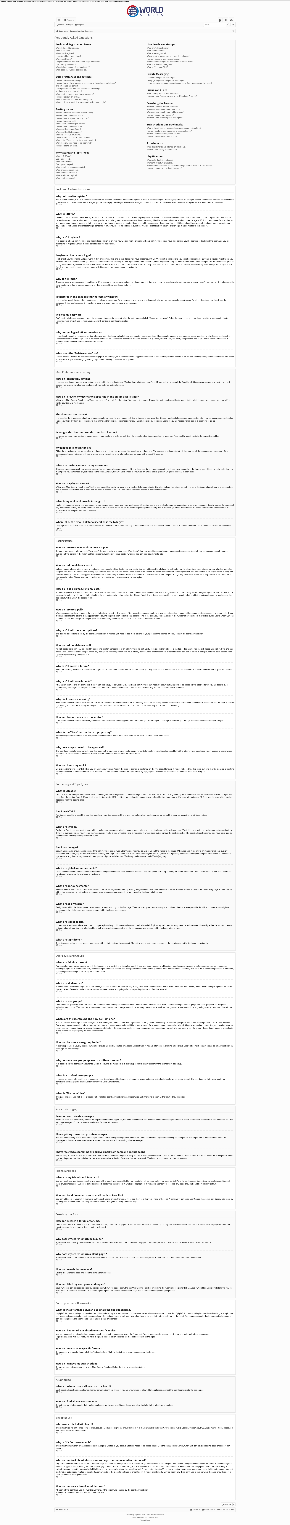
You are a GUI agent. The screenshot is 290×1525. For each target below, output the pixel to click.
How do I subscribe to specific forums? (164, 134)
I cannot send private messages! (161, 77)
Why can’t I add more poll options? (71, 124)
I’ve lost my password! (66, 64)
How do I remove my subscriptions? (162, 136)
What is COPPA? (63, 51)
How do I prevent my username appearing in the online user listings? (86, 83)
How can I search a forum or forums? (163, 107)
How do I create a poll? (66, 121)
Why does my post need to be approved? (74, 143)
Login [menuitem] (226, 20)
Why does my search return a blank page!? (165, 112)
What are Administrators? (158, 48)
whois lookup (61, 1466)
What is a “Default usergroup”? (160, 64)
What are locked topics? (66, 175)
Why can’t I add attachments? (69, 132)
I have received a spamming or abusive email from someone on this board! (179, 83)
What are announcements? (67, 170)
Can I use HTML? (63, 159)
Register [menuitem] (232, 20)
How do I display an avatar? (68, 97)
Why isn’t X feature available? (160, 163)
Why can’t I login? (64, 59)
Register (80, 25)
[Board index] (145, 10)
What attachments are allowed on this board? (166, 147)
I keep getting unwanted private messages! (165, 80)
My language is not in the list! (69, 91)
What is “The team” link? (157, 67)
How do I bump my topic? (67, 146)
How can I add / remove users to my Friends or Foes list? (172, 96)
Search (61, 25)
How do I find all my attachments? (162, 149)
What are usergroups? (156, 53)
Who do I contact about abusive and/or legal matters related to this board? (179, 165)
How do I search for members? (160, 115)
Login (70, 25)
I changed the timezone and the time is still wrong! (78, 88)
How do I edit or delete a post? (69, 115)
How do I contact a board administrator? (164, 168)
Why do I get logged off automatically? (73, 67)
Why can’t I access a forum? (68, 129)
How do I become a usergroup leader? (163, 59)
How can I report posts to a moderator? (73, 137)
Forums (70, 20)
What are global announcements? (70, 167)
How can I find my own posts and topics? (165, 118)
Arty (139, 1517)
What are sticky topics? (66, 173)
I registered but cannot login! (68, 56)
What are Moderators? (156, 51)
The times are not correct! (67, 86)
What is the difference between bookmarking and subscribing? (174, 128)
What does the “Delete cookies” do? (71, 70)
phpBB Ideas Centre (174, 1446)
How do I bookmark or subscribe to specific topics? (169, 131)
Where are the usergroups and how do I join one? (168, 56)
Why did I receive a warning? (68, 135)
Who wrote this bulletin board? (160, 160)
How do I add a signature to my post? (72, 118)
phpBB (150, 454)
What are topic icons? (65, 178)
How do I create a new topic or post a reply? (75, 113)
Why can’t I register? (65, 53)
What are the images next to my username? (75, 94)
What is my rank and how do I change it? (74, 99)
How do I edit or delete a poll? (69, 126)
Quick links (59, 20)
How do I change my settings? (69, 80)
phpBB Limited (129, 1428)
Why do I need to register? (67, 48)
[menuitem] (220, 20)
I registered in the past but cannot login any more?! (78, 62)
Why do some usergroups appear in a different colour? (170, 62)
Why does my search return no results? (164, 109)
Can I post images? (64, 164)
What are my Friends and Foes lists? (163, 93)
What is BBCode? (63, 156)
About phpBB (66, 1430)
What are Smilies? (64, 162)
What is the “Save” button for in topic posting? (76, 140)
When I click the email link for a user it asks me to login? (81, 102)
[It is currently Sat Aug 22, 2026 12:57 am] (233, 31)
